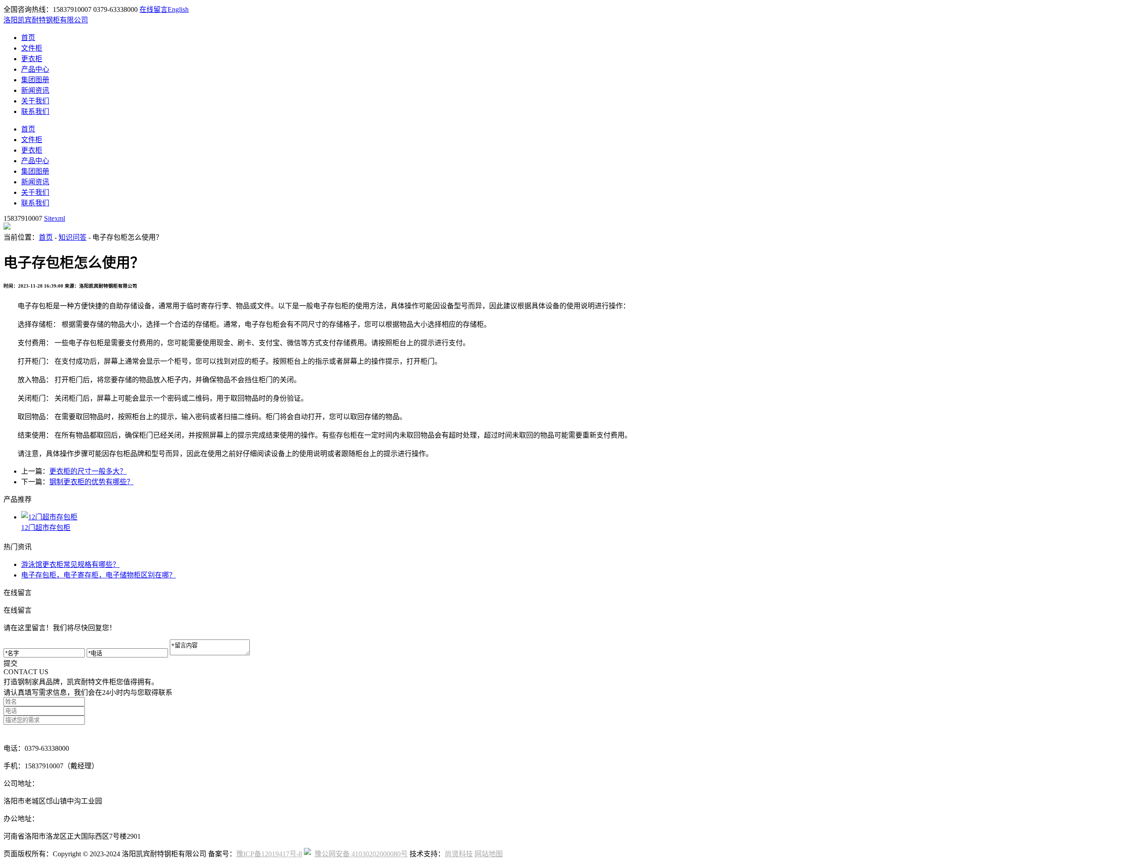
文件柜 (31, 48)
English (178, 9)
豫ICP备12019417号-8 (269, 854)
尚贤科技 (459, 854)
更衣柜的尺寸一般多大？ (88, 471)
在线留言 (153, 9)
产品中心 (35, 69)
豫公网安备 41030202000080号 (361, 854)
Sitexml (54, 218)
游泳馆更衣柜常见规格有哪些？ (70, 564)
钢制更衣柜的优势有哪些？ (91, 482)
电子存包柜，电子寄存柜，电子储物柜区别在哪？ (98, 575)
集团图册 (35, 80)
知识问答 (72, 237)
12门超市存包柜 (45, 527)
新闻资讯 (35, 90)
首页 (28, 37)
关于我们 (35, 101)
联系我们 (35, 111)
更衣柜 (31, 58)
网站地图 (489, 854)
